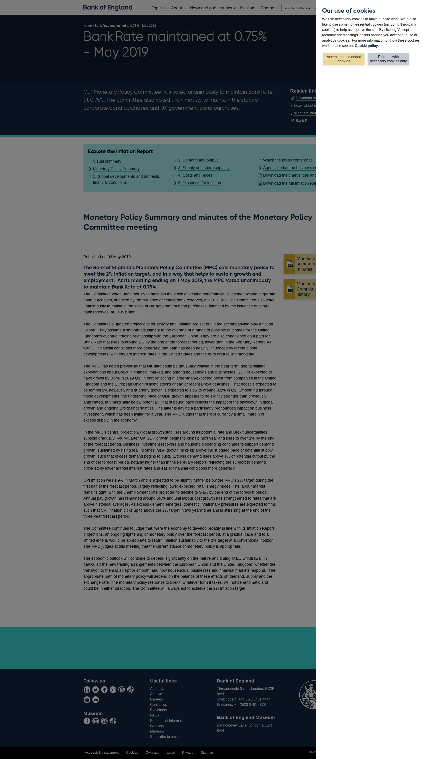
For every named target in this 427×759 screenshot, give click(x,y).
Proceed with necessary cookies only (388, 59)
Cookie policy (366, 46)
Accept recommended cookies (344, 59)
